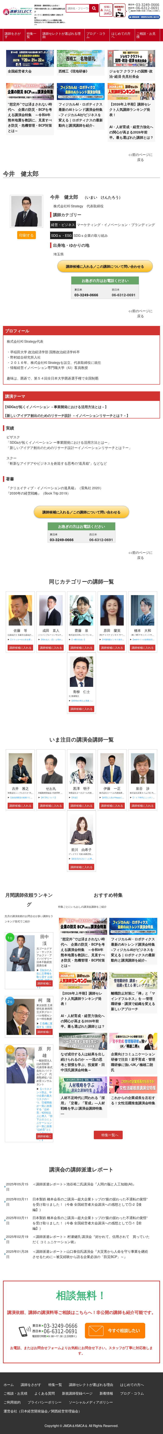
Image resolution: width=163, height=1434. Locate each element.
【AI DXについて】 (48, 797)
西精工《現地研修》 (74, 71)
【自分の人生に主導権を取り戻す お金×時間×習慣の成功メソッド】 (44, 978)
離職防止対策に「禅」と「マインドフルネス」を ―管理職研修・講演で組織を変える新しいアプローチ (133, 1001)
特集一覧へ (110, 1134)
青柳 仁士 (81, 691)
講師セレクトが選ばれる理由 (61, 35)
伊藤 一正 (112, 788)
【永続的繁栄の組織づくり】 (22, 797)
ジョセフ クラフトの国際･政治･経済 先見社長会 (131, 74)
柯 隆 (46, 1000)
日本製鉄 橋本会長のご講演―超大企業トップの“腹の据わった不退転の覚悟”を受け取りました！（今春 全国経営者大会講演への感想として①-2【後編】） (90, 1204)
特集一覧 (31, 35)
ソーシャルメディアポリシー (91, 1402)
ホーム (9, 1384)
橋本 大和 (142, 630)
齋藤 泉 (81, 630)
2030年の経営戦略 (24, 493)
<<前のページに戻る (140, 157)
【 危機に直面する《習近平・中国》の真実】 (44, 1028)
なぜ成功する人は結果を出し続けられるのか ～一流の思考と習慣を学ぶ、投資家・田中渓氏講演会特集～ (83, 1062)
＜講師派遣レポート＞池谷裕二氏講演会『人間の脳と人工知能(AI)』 (84, 1184)
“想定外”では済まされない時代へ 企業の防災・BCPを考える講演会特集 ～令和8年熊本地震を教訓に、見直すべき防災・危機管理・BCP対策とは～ (30, 117)
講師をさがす (13, 35)
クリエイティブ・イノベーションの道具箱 (42, 487)
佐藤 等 (20, 630)
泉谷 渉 (142, 788)
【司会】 (74, 797)
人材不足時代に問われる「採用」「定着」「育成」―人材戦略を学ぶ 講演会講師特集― (83, 1105)
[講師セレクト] (17, 10)
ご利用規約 (12, 1402)
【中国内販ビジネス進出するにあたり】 (118, 639)
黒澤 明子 (81, 788)
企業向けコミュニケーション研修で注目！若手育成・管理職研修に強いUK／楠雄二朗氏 (133, 1062)
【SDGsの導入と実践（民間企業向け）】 (89, 700)
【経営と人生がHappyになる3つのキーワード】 (121, 797)
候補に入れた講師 (107, 10)
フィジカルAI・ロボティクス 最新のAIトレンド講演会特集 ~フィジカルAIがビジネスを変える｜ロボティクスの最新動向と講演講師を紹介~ (82, 115)
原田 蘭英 (112, 630)
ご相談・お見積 (146, 35)
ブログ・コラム (95, 35)
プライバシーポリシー (45, 1402)
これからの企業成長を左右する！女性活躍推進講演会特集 (133, 1100)
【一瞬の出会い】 (78, 639)
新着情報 (106, 1393)
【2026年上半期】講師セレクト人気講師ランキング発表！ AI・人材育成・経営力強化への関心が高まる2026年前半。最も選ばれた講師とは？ (131, 121)
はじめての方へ (121, 35)
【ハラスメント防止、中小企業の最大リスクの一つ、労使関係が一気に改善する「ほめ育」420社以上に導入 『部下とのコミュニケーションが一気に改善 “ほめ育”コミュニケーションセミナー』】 (46, 1114)
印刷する (26, 235)
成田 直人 (50, 630)
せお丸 (51, 788)
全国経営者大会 (20, 71)
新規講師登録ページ (77, 1393)
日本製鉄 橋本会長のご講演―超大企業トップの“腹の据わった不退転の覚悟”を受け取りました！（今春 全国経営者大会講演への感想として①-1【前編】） (90, 1222)
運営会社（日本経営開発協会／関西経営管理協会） (43, 1411)
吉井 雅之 (20, 788)
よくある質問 (44, 1393)
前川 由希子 (81, 849)
